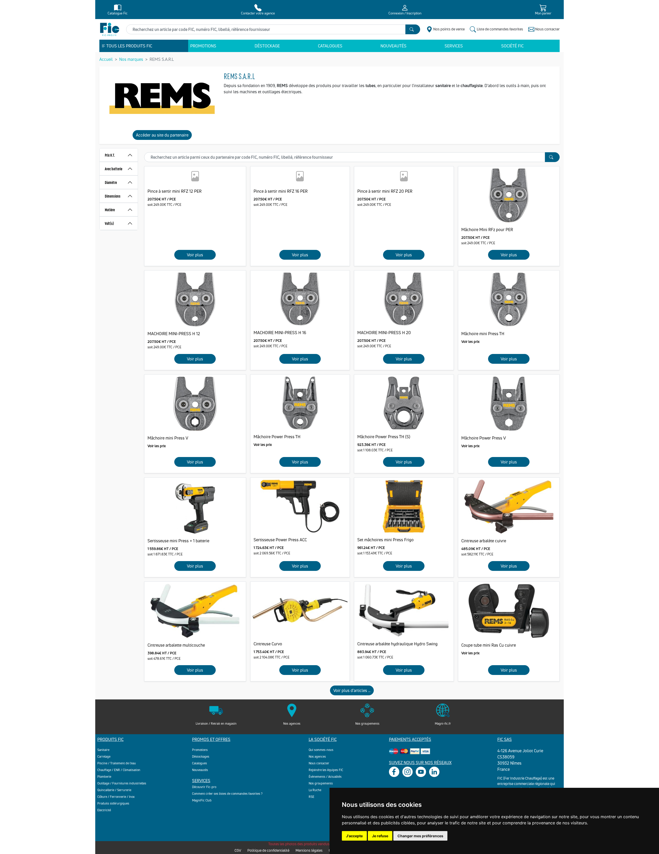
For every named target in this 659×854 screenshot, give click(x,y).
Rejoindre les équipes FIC (326, 770)
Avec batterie (113, 168)
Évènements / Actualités (325, 776)
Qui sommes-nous (321, 750)
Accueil (106, 59)
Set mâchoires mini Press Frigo (385, 540)
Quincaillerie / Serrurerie (114, 790)
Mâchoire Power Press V (483, 438)
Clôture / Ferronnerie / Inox (116, 796)
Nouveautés (200, 770)
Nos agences (317, 756)
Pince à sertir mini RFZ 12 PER (175, 191)
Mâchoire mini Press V (168, 438)
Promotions (200, 750)
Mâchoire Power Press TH (277, 436)
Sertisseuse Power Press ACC (280, 540)
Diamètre (111, 182)
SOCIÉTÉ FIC (512, 46)
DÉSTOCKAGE (267, 46)
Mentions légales (309, 850)
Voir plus (195, 255)
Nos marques (131, 59)
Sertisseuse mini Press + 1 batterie (178, 541)
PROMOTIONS (203, 46)
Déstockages (200, 756)
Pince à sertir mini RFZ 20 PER (384, 191)
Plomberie (104, 776)
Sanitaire (103, 750)
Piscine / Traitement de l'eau (116, 763)
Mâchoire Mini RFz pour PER (487, 229)
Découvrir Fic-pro (204, 787)
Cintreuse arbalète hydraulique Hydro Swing (397, 644)
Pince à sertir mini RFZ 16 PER (281, 191)
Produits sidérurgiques (113, 803)
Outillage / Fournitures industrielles (121, 783)
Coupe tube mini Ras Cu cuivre (488, 645)
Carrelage (103, 756)
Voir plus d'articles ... (351, 690)
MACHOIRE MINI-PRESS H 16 (280, 332)
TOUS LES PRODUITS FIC (129, 46)
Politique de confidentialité (268, 850)
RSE (311, 796)
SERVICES (454, 46)
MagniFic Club (202, 800)
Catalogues (199, 763)
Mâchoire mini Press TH (482, 333)
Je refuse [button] (380, 836)
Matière (110, 209)
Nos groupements (321, 783)
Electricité (104, 810)
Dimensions (112, 195)
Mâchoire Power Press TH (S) (383, 436)
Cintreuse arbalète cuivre (483, 541)
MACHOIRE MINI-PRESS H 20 (384, 332)
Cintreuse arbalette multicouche (176, 645)
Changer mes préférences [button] (420, 836)
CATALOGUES (330, 46)
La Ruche (315, 790)
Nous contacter (319, 763)
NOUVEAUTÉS (393, 46)
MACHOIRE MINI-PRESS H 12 (174, 333)
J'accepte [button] (354, 836)
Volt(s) (109, 223)
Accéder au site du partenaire (162, 135)
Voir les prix (470, 341)
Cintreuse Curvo (268, 644)
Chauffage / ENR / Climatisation (118, 770)
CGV (238, 850)
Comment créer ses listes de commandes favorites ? (227, 793)
